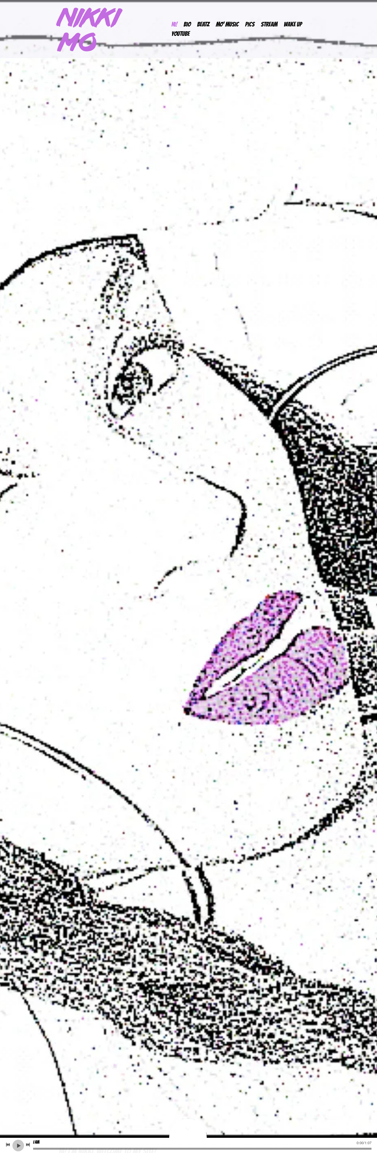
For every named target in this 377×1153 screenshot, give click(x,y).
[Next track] (27, 1144)
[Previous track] (8, 1144)
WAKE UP (293, 24)
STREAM (269, 24)
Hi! (174, 24)
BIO (187, 24)
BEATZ (203, 24)
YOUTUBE (180, 33)
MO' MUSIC (227, 24)
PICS (249, 24)
